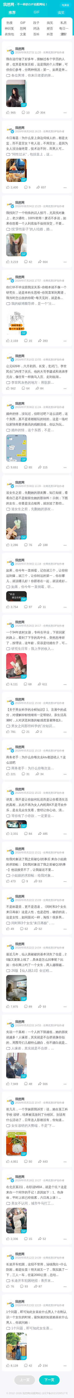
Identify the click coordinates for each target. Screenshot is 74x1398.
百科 (36, 34)
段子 (36, 22)
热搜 (9, 22)
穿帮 (63, 34)
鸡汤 (36, 28)
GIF (36, 12)
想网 (23, 28)
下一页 (49, 1380)
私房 (63, 22)
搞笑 (61, 13)
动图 (33, 1393)
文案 (23, 34)
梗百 (50, 28)
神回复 (9, 28)
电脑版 (65, 5)
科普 (50, 34)
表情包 (9, 34)
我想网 (8, 4)
